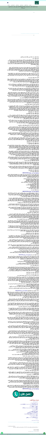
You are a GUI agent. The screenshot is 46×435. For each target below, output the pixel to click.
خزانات (26, 404)
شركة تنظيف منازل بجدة (23, 33)
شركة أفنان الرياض (29, 9)
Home (32, 9)
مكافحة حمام (30, 417)
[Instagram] (9, 434)
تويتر (36, 420)
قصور (29, 407)
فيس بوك (38, 420)
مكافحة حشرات (36, 416)
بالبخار (30, 411)
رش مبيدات (32, 416)
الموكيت (21, 404)
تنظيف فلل (33, 407)
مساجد (30, 406)
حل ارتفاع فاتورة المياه (35, 410)
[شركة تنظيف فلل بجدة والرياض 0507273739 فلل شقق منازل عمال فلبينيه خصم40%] (23, 22)
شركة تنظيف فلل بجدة (28, 33)
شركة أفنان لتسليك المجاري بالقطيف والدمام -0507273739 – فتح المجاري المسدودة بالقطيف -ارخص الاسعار (25, 427)
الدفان (31, 412)
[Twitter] (8, 434)
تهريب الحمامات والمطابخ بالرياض (34, 405)
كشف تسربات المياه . (35, 401)
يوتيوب (32, 420)
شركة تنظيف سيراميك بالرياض (11, 426)
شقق (31, 407)
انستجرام (34, 420)
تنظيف (30, 404)
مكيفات (29, 404)
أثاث (34, 406)
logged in (33, 431)
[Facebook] (10, 434)
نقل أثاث (37, 418)
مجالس (26, 407)
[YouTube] (7, 434)
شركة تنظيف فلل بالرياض (32, 33)
